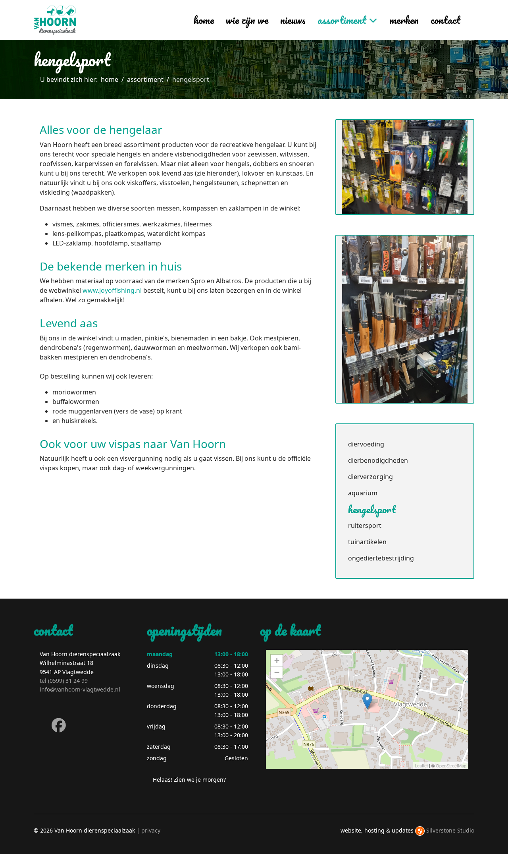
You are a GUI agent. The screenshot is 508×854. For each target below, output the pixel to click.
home (204, 20)
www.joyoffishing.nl (112, 290)
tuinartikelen (367, 541)
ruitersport (364, 525)
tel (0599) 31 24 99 (64, 680)
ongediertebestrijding (381, 558)
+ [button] (276, 660)
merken (404, 20)
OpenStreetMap (451, 765)
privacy (150, 830)
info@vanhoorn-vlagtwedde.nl (80, 689)
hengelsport (372, 509)
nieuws (293, 20)
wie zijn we (247, 20)
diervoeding (366, 444)
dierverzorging (370, 476)
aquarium (362, 493)
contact (445, 20)
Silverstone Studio (450, 830)
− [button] (276, 672)
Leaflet (421, 765)
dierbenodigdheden (378, 460)
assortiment (342, 20)
